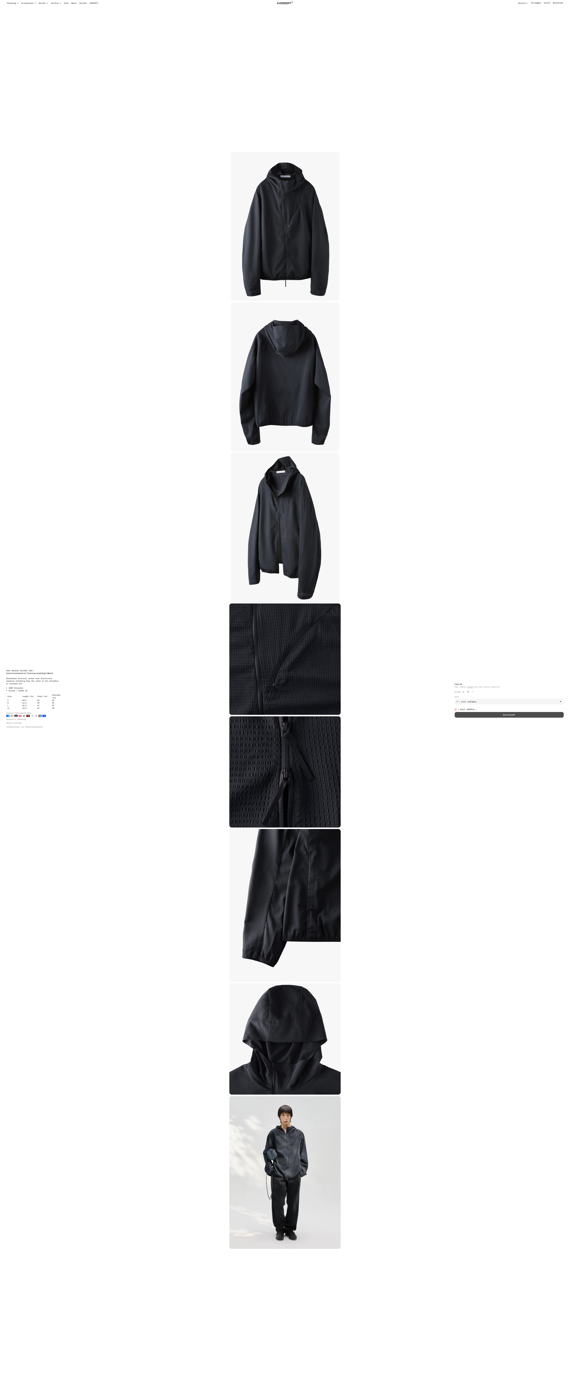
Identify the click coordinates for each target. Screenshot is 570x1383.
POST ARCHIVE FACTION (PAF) (19, 671)
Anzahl (458, 692)
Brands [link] (42, 3)
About (74, 3)
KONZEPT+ (94, 3)
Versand (470, 687)
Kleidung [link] (11, 3)
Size (457, 697)
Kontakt (83, 3)
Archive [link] (55, 3)
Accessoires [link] (27, 3)
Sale (66, 3)
